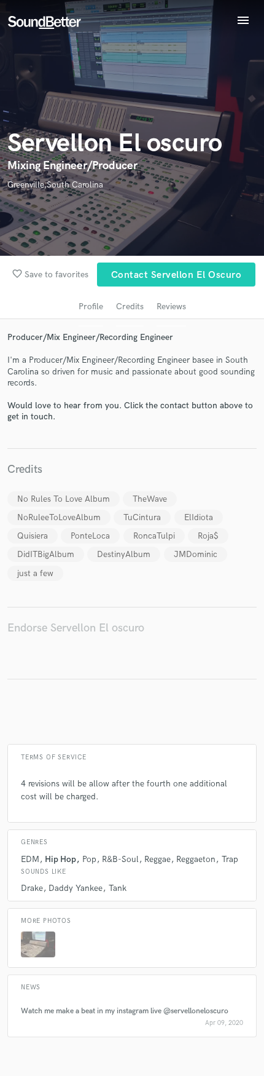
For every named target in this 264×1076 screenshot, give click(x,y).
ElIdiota (198, 517)
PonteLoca (90, 536)
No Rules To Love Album (63, 499)
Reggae (157, 859)
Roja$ (208, 536)
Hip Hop (60, 859)
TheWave (150, 499)
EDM (30, 859)
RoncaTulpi (154, 536)
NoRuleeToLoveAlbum (59, 517)
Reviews (171, 306)
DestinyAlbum (123, 554)
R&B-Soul (120, 859)
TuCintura (142, 517)
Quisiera (32, 536)
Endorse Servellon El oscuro (75, 628)
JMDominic (195, 554)
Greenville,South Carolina (55, 185)
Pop (89, 859)
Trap (230, 859)
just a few (35, 573)
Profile (91, 306)
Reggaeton (195, 859)
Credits (130, 306)
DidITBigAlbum (45, 554)
